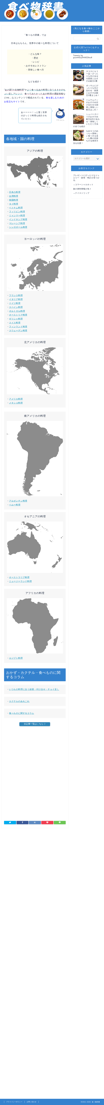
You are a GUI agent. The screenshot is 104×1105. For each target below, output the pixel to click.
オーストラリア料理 (19, 577)
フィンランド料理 (18, 326)
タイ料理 (13, 204)
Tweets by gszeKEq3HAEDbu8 (82, 56)
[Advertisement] (35, 753)
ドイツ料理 (14, 303)
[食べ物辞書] (36, 20)
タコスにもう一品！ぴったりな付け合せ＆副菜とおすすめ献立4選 (92, 76)
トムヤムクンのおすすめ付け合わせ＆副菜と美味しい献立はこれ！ (92, 105)
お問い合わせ (31, 1102)
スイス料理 (14, 323)
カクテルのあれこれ (19, 701)
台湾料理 (13, 196)
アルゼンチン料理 (18, 501)
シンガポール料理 (18, 227)
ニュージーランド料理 (20, 581)
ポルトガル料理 (17, 311)
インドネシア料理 (18, 219)
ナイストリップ (82, 193)
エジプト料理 (16, 658)
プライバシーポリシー (14, 1102)
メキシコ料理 (16, 403)
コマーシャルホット (84, 185)
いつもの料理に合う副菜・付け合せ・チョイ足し (34, 689)
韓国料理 (13, 200)
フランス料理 (16, 295)
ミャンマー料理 (17, 215)
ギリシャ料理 (16, 319)
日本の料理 (14, 192)
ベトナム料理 (16, 208)
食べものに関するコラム (21, 713)
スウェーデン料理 (18, 330)
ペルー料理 (14, 505)
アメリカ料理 (16, 399)
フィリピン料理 (17, 211)
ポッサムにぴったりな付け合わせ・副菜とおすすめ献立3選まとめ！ (93, 90)
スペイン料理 (16, 307)
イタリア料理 (16, 299)
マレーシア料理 (17, 223)
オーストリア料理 (18, 315)
